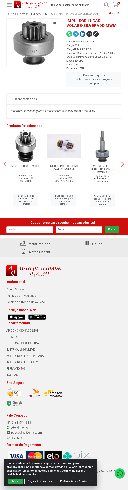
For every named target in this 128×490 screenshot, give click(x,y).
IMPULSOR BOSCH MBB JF (25, 166)
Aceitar (16, 481)
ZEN (76, 64)
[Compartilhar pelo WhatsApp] (69, 34)
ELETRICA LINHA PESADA (22, 343)
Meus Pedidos (39, 244)
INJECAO (12, 375)
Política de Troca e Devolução (25, 302)
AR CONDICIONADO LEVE (22, 330)
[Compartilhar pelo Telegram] (76, 34)
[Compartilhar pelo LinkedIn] (83, 34)
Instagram (17, 437)
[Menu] (9, 5)
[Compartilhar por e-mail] (89, 34)
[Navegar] (5, 164)
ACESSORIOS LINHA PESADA (25, 356)
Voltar (116, 13)
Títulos (96, 244)
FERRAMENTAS (16, 368)
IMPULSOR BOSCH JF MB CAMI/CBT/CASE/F (64, 168)
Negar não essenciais (40, 481)
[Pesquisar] (107, 5)
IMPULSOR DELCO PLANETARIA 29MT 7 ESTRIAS (102, 169)
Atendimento (19, 427)
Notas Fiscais (39, 252)
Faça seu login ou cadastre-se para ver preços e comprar (94, 79)
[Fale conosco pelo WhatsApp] (120, 473)
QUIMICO (12, 337)
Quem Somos (15, 289)
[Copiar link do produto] (96, 34)
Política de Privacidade (21, 295)
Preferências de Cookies (74, 481)
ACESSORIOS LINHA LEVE (23, 362)
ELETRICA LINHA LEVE (20, 349)
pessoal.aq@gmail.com (26, 432)
